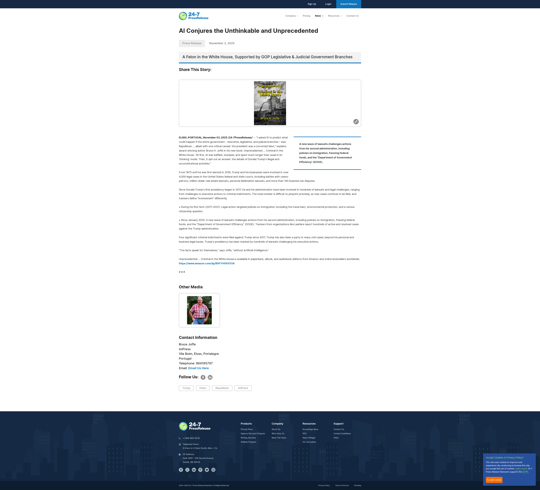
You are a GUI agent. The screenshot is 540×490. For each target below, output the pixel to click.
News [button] (318, 16)
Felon (203, 388)
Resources (309, 424)
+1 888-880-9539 (191, 438)
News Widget (309, 438)
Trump (186, 388)
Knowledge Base (310, 429)
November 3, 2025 (221, 43)
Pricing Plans (247, 429)
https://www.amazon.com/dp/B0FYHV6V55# (207, 263)
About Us (276, 429)
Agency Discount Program (253, 434)
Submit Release (348, 4)
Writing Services (248, 438)
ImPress (243, 388)
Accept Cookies (494, 480)
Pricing (306, 16)
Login (328, 4)
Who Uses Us (278, 434)
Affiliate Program (248, 442)
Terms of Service (342, 485)
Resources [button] (334, 16)
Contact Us (352, 16)
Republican (222, 388)
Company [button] (290, 16)
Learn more (521, 468)
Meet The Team (279, 438)
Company (277, 424)
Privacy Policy (324, 485)
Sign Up (312, 4)
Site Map (357, 485)
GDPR (525, 471)
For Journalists (309, 442)
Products (246, 424)
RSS (304, 434)
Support (339, 424)
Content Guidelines (342, 434)
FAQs (336, 438)
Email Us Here (198, 368)
